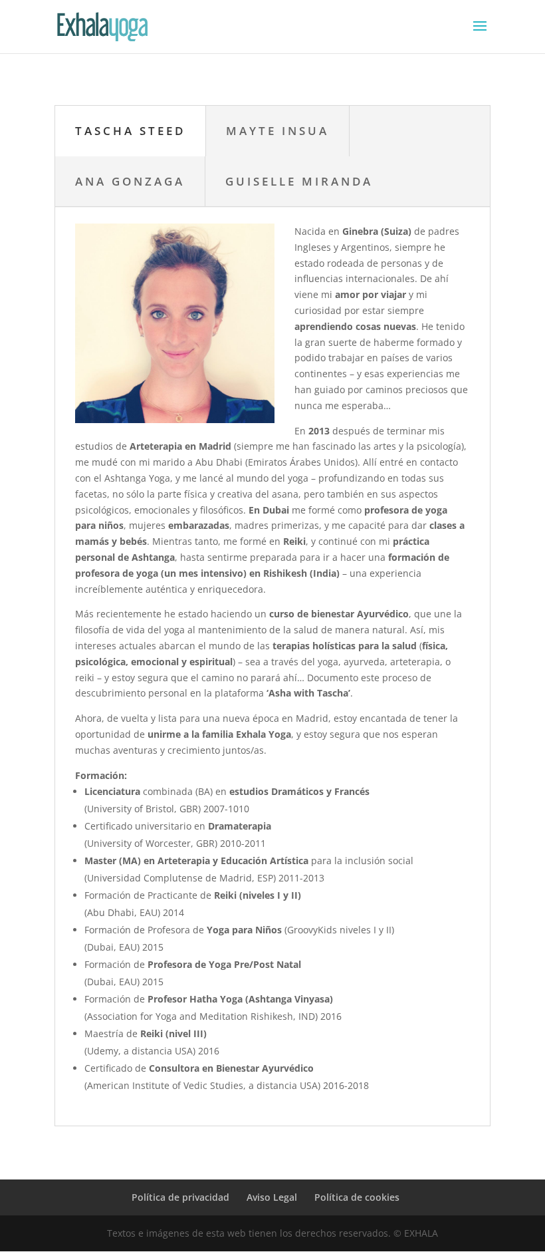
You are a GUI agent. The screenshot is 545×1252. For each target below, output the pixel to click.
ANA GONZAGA (130, 181)
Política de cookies (356, 1197)
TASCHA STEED (130, 130)
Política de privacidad (180, 1197)
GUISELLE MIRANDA (299, 181)
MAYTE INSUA (277, 130)
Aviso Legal (272, 1197)
